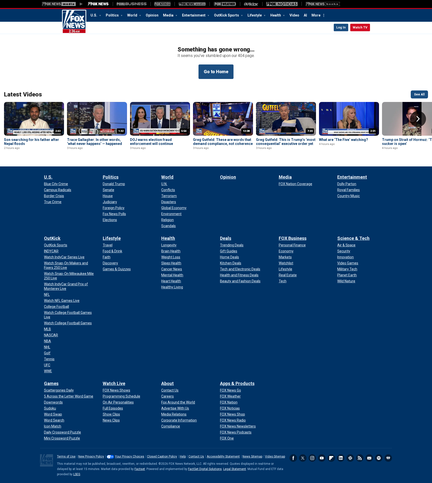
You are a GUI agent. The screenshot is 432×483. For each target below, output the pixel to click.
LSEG (76, 474)
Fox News (74, 22)
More (316, 15)
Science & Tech (353, 238)
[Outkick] (251, 4)
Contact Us (196, 456)
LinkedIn (340, 458)
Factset (139, 469)
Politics (113, 15)
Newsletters (369, 458)
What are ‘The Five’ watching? (343, 140)
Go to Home (216, 71)
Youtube (322, 458)
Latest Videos (23, 94)
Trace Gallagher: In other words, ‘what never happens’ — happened (94, 142)
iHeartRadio (388, 458)
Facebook (293, 458)
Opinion (152, 15)
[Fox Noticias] (282, 4)
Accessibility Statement (223, 456)
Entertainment (194, 15)
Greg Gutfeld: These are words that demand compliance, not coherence (223, 142)
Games (51, 383)
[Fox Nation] (162, 4)
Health (276, 15)
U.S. (94, 15)
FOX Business (292, 238)
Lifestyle (255, 15)
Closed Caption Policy (162, 456)
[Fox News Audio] (192, 3)
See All (419, 94)
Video (294, 15)
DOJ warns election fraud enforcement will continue (151, 142)
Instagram (312, 458)
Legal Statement (234, 469)
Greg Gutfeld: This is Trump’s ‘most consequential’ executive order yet (286, 142)
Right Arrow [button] (418, 119)
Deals (225, 238)
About (167, 383)
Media (168, 15)
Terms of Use (66, 456)
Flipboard (331, 458)
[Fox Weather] (225, 4)
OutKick (52, 238)
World (132, 15)
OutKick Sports (227, 15)
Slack (350, 458)
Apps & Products (237, 383)
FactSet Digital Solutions (205, 469)
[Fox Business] (131, 3)
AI (305, 15)
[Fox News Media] (98, 4)
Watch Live (114, 383)
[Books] (323, 4)
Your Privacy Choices (129, 456)
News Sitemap (252, 456)
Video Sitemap (275, 456)
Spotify (378, 458)
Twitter (302, 458)
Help (183, 456)
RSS (360, 458)
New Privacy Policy (91, 456)
